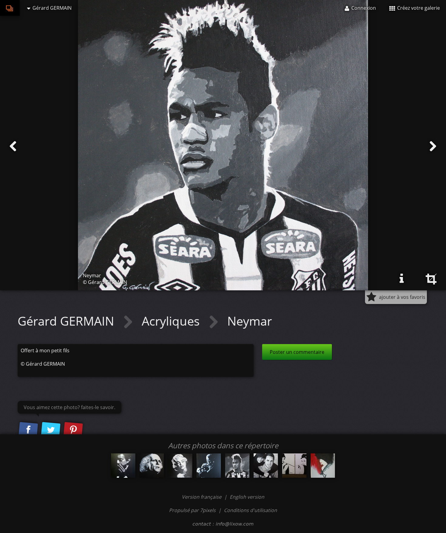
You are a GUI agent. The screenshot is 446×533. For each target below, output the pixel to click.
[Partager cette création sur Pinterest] (73, 430)
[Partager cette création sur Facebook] (28, 430)
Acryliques (172, 321)
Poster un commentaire (297, 352)
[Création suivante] (433, 146)
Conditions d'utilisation (250, 510)
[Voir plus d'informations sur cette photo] (402, 278)
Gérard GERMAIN (67, 321)
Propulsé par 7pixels (192, 510)
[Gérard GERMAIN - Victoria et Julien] (266, 465)
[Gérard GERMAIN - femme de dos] (323, 465)
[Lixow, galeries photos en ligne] (10, 8)
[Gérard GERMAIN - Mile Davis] (209, 465)
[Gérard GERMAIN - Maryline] (180, 465)
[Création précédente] (13, 146)
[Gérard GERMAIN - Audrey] (294, 465)
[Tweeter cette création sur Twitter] (50, 430)
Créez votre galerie (418, 8)
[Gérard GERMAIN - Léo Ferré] (152, 465)
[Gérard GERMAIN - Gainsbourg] (123, 465)
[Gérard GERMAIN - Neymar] (237, 465)
